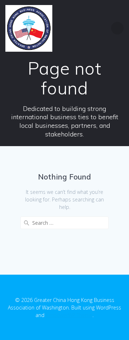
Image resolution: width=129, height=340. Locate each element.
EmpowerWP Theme (69, 315)
